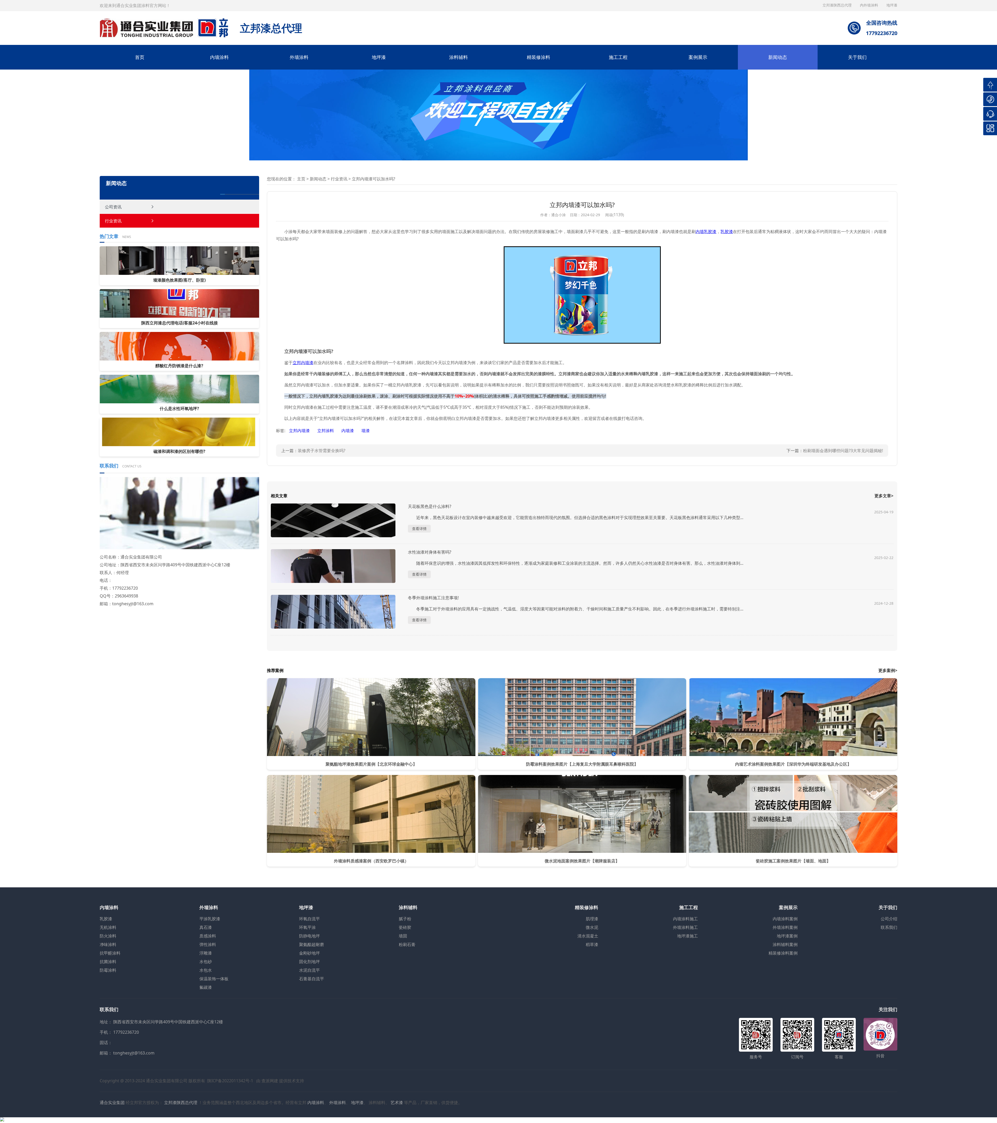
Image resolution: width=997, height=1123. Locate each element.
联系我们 (889, 927)
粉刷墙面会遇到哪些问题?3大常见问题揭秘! (843, 450)
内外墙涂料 (869, 5)
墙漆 (365, 430)
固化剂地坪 (309, 961)
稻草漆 (592, 944)
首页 (139, 57)
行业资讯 (113, 221)
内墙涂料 (219, 57)
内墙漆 (348, 430)
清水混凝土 (587, 936)
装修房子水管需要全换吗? (321, 450)
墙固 (403, 936)
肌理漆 (592, 919)
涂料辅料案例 (785, 944)
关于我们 (857, 57)
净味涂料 (108, 944)
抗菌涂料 (108, 961)
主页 (301, 179)
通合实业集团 (112, 1102)
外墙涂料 (299, 57)
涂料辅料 (458, 57)
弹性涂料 (207, 944)
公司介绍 (889, 919)
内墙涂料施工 (685, 919)
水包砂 (205, 961)
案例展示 (698, 57)
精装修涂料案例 (783, 953)
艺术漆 (396, 1102)
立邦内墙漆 (300, 430)
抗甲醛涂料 (110, 953)
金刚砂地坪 (309, 953)
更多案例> (887, 670)
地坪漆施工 (687, 936)
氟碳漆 (205, 987)
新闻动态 (777, 57)
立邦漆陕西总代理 (838, 5)
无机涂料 (108, 927)
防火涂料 (108, 936)
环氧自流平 (309, 919)
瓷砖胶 (405, 927)
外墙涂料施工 (685, 927)
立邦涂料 (326, 430)
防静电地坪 (309, 936)
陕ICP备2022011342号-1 (230, 1081)
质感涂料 (207, 936)
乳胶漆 (106, 919)
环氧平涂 (307, 927)
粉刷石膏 (407, 944)
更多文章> (883, 496)
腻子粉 (405, 919)
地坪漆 (379, 57)
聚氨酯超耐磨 (311, 944)
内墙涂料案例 (785, 919)
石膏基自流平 (311, 979)
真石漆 (205, 927)
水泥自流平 (309, 970)
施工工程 (618, 57)
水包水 (205, 970)
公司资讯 (113, 207)
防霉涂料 (108, 970)
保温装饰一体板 (213, 979)
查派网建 (269, 1081)
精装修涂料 (538, 57)
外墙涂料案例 (785, 927)
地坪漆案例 (787, 936)
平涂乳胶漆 (209, 919)
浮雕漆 (205, 953)
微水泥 (592, 927)
